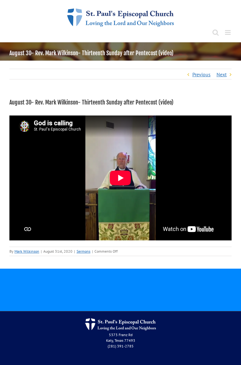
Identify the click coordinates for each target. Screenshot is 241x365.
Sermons (83, 251)
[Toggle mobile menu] (228, 32)
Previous (201, 74)
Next (222, 74)
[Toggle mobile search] (215, 32)
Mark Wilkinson (26, 251)
